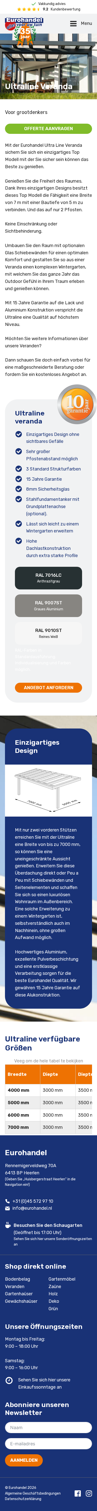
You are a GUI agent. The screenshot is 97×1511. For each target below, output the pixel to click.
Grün (53, 1308)
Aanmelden (24, 1460)
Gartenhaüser (19, 1294)
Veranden (14, 1286)
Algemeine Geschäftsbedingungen (33, 1493)
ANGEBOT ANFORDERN (48, 687)
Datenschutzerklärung (23, 1499)
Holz (53, 1294)
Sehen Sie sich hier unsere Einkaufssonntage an (44, 1383)
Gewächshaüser (21, 1301)
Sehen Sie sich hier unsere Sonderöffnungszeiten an (53, 1242)
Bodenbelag (17, 1279)
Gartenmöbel (61, 1279)
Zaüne (54, 1286)
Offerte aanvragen (48, 128)
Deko (53, 1301)
